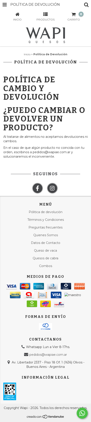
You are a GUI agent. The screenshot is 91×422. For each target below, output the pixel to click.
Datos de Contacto (45, 243)
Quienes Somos (45, 235)
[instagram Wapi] (52, 188)
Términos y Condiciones (45, 220)
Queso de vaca (45, 250)
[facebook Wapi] (37, 188)
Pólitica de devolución (46, 212)
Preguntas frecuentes (45, 227)
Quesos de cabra (45, 258)
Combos (45, 266)
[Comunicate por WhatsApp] (82, 413)
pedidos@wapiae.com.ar (48, 355)
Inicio (27, 54)
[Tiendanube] (45, 418)
